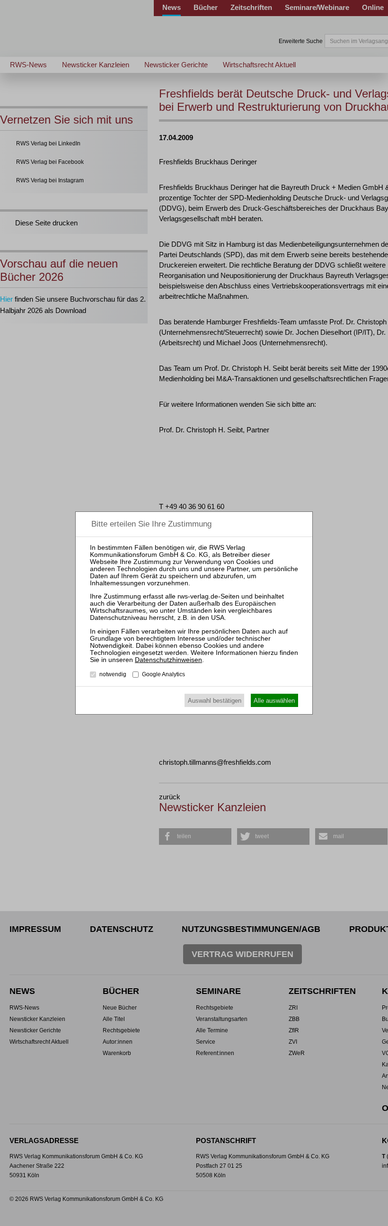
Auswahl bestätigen (214, 700)
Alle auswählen (274, 700)
